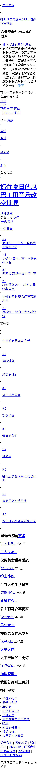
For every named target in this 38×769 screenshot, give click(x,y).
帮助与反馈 (7, 751)
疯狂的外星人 (11, 727)
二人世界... (8, 552)
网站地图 (21, 742)
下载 (3, 108)
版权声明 (15, 747)
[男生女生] (7, 617)
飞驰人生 (8, 715)
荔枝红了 (8, 312)
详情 (20, 85)
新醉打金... (8, 601)
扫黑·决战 (8, 731)
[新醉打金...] (8, 592)
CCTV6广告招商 (11, 755)
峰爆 (5, 723)
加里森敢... (8, 674)
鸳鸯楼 (6, 273)
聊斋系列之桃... (12, 284)
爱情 (13, 44)
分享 (10, 108)
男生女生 (7, 625)
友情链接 (24, 751)
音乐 (5, 44)
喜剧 (21, 44)
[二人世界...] (8, 543)
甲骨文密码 (9, 296)
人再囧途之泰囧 (13, 735)
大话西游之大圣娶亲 (16, 719)
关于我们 (6, 742)
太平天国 (7, 649)
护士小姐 (7, 576)
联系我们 (30, 747)
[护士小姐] (7, 568)
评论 (17, 108)
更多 (10, 120)
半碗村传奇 (9, 698)
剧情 (28, 44)
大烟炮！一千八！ (14, 243)
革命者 (6, 706)
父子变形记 (9, 702)
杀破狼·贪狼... (11, 258)
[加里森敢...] (8, 665)
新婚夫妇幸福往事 (24, 273)
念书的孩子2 (10, 711)
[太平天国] (7, 641)
